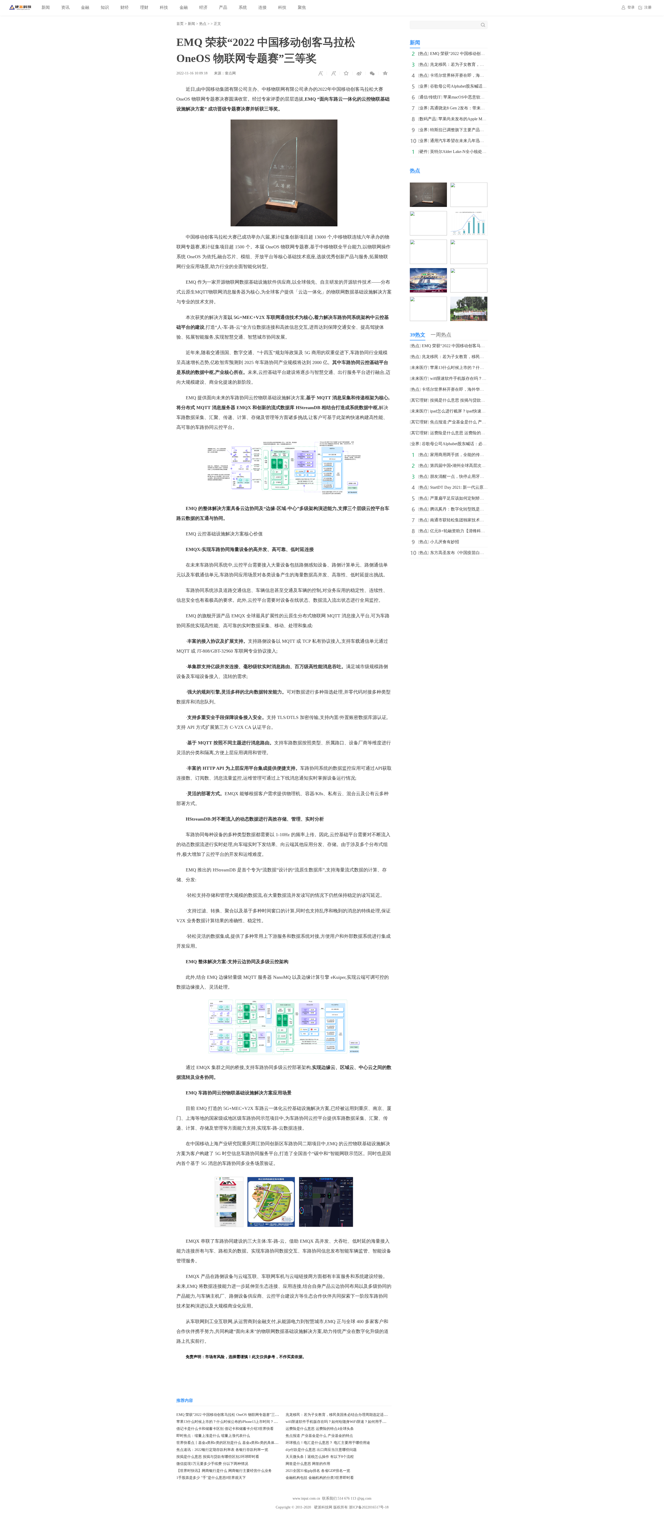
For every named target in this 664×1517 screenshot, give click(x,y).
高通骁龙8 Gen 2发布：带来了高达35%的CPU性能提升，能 (484, 108)
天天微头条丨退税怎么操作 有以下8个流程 (320, 1457)
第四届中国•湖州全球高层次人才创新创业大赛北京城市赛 (482, 465)
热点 (202, 24)
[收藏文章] (346, 73)
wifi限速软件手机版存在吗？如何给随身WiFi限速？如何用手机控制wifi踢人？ (348, 1422)
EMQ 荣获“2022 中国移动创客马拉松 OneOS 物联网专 (479, 53)
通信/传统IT (430, 97)
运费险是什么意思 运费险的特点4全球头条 (320, 1429)
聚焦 (302, 7)
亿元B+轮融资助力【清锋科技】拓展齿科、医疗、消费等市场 (486, 531)
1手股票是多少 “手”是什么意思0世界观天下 (211, 1478)
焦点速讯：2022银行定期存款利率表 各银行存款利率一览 (222, 1450)
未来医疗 (419, 367)
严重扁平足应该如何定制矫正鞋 (459, 498)
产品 (223, 7)
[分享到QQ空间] (385, 73)
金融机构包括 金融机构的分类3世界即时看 (320, 1478)
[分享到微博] (359, 73)
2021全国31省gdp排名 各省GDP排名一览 (318, 1471)
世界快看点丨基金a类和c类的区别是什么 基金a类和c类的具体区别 (229, 1443)
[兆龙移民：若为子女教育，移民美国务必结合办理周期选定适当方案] (468, 186)
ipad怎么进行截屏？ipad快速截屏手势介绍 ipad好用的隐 (480, 411)
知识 (105, 7)
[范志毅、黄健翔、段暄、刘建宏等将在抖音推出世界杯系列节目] (428, 271)
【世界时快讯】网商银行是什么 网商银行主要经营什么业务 (224, 1471)
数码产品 (427, 119)
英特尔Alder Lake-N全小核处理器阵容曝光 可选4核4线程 (481, 151)
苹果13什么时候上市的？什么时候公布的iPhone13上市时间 (483, 367)
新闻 (46, 7)
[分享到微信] (372, 73)
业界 (423, 86)
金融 (85, 7)
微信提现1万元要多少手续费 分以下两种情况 (212, 1464)
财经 (124, 7)
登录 (631, 7)
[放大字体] (333, 73)
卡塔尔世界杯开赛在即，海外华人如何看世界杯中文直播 (482, 75)
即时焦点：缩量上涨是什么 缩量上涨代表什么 (213, 1436)
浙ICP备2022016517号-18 (369, 1507)
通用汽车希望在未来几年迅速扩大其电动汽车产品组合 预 (482, 140)
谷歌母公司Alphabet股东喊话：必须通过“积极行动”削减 (481, 86)
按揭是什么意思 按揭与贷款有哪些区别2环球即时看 (217, 1457)
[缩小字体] (320, 73)
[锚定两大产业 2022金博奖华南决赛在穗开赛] (428, 243)
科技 (164, 7)
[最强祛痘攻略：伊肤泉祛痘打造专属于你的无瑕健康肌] (468, 271)
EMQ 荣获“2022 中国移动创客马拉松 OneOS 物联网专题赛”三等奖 (229, 1415)
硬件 (423, 151)
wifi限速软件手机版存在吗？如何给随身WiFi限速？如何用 (483, 378)
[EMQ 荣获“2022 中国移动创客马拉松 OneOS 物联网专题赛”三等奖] (428, 186)
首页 (180, 24)
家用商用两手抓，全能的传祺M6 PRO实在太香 (473, 454)
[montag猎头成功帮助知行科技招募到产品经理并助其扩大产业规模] (428, 300)
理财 (144, 7)
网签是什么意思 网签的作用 (308, 1464)
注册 (648, 7)
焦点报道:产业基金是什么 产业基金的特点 (319, 1436)
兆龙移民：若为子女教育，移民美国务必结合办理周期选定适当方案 (340, 1415)
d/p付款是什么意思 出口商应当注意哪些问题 (321, 1450)
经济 (203, 7)
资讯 (65, 7)
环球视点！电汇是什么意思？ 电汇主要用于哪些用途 (328, 1443)
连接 (262, 7)
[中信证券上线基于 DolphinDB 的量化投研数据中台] (468, 243)
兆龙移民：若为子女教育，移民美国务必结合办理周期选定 (484, 64)
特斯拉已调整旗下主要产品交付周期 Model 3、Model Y (480, 130)
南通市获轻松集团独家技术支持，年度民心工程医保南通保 (484, 520)
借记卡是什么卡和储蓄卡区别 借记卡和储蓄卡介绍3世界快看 (225, 1429)
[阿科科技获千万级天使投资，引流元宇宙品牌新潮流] (468, 214)
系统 (243, 7)
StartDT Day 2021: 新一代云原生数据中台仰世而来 (475, 487)
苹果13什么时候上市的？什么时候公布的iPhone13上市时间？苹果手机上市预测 (239, 1422)
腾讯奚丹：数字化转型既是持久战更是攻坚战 (471, 509)
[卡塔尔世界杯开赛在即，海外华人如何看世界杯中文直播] (428, 214)
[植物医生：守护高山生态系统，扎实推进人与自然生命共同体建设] (468, 300)
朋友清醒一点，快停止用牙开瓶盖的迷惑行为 (471, 476)
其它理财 (419, 400)
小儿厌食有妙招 (444, 542)
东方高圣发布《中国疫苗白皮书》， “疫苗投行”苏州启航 (482, 552)
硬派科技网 (323, 1507)
